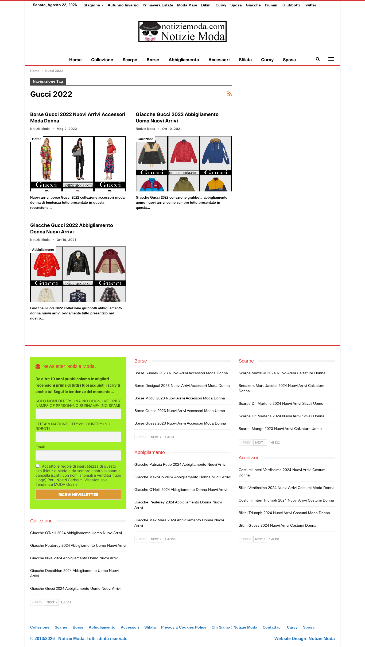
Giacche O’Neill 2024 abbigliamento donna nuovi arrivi (180, 489)
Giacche (253, 5)
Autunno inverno (123, 5)
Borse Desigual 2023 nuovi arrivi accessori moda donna (182, 385)
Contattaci (272, 627)
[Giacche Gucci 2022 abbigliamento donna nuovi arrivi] (78, 274)
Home (75, 59)
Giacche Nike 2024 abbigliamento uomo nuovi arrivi (74, 558)
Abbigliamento (184, 59)
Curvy (221, 5)
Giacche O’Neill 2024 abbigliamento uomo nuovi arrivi (76, 533)
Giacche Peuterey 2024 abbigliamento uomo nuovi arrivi (78, 545)
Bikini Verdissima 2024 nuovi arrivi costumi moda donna (287, 488)
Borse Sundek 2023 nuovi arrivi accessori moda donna (181, 373)
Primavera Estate (158, 5)
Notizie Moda (322, 638)
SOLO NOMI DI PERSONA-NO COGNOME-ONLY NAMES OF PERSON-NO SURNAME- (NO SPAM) (78, 403)
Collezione (102, 59)
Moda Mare (187, 5)
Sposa (236, 5)
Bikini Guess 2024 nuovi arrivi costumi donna (277, 525)
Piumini (271, 5)
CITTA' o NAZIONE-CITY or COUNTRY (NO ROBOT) (73, 426)
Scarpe (130, 59)
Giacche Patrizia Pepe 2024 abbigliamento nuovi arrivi (180, 464)
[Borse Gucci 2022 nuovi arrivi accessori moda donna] (78, 163)
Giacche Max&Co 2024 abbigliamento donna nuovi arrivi (182, 477)
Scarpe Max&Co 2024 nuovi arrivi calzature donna (282, 373)
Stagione (92, 5)
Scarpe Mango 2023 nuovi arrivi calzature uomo (280, 428)
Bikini (206, 5)
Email (40, 447)
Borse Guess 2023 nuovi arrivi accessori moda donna (180, 423)
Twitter (310, 5)
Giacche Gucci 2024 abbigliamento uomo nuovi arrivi (75, 588)
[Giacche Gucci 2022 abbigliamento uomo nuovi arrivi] (184, 163)
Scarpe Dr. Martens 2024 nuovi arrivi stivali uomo (281, 403)
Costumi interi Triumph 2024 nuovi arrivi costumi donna (286, 500)
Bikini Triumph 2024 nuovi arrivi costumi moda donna (284, 513)
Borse (153, 59)
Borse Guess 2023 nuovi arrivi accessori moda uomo (179, 411)
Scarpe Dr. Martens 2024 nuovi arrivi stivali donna (281, 416)
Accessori (219, 59)
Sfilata (245, 59)
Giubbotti (291, 5)
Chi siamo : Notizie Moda (234, 627)
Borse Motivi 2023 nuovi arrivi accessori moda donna (179, 398)
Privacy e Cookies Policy (183, 627)
